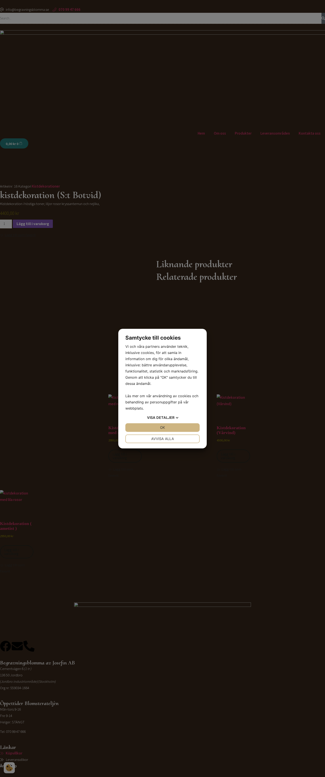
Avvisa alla (162, 438)
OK (162, 427)
